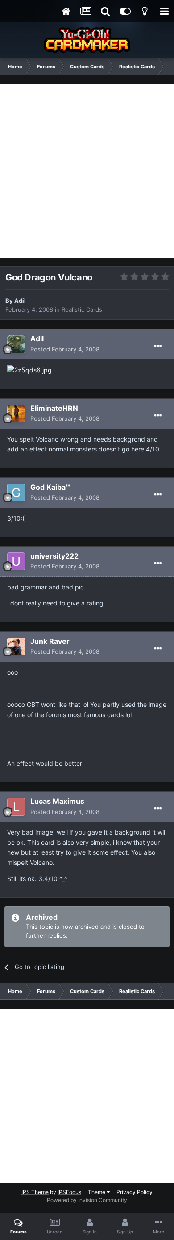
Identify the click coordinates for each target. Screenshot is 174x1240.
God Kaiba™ (50, 487)
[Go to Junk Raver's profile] (16, 646)
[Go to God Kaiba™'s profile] (16, 492)
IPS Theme (35, 1192)
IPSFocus (69, 1192)
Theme (97, 1192)
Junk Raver (50, 641)
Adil (20, 300)
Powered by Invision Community (87, 1200)
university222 (54, 555)
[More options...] (158, 346)
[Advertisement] (87, 171)
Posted (64, 349)
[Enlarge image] (29, 369)
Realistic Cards (82, 309)
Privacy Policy (134, 1192)
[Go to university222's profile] (16, 561)
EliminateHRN (54, 408)
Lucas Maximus (57, 801)
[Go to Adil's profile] (16, 344)
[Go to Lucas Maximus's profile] (16, 807)
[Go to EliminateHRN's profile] (16, 413)
